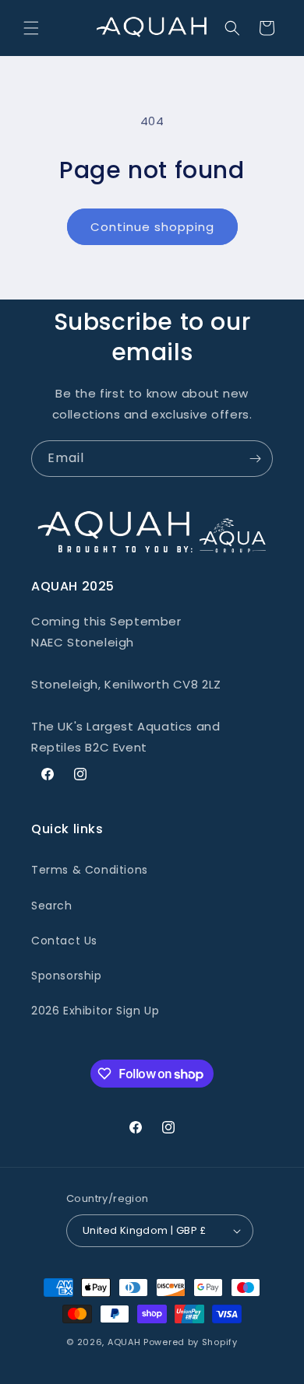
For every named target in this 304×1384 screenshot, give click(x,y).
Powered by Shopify (190, 1342)
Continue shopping (152, 227)
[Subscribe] (255, 458)
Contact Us (64, 940)
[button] (31, 28)
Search (51, 905)
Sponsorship (66, 975)
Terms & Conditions (89, 870)
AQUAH (124, 1342)
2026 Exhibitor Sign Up (95, 1010)
